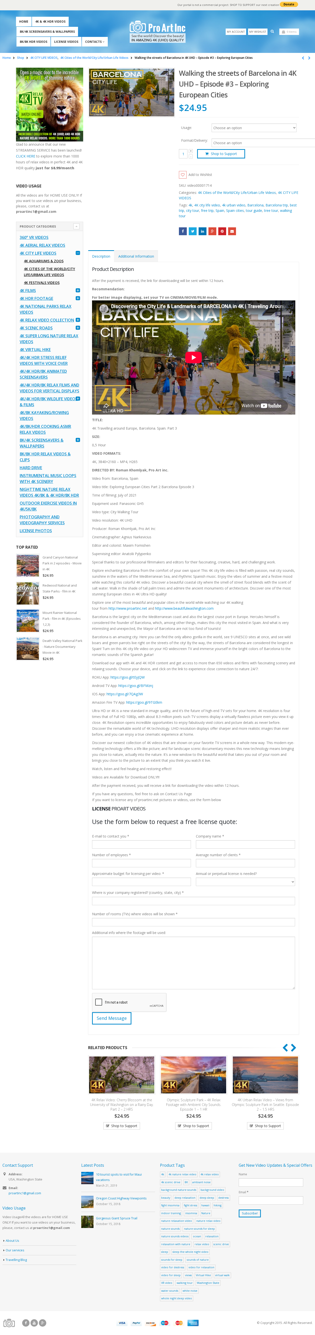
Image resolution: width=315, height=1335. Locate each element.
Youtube (34, 1323)
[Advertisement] (49, 742)
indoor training (171, 1213)
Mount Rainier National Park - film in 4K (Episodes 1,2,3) (62, 618)
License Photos (36, 530)
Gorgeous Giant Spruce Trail (116, 1218)
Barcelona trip (277, 205)
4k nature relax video (182, 1174)
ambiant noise (201, 1182)
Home (23, 21)
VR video (166, 1283)
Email (232, 231)
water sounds (169, 1290)
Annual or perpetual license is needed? (226, 873)
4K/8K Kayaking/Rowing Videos (44, 415)
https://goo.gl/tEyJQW (127, 677)
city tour (192, 210)
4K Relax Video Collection (47, 320)
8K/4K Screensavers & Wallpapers (47, 32)
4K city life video (207, 205)
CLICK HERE (25, 156)
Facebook (183, 231)
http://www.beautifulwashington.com (184, 608)
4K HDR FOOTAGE (36, 298)
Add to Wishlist (200, 174)
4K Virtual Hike (35, 349)
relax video (202, 1244)
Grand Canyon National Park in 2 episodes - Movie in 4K (62, 563)
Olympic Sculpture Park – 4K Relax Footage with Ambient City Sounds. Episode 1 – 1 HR (122, 1105)
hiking (217, 1205)
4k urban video (233, 205)
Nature (205, 1213)
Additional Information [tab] (136, 256)
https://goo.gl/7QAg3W (125, 694)
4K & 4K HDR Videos (50, 21)
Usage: (186, 127)
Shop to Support (224, 153)
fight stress (190, 1205)
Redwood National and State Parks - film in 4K (60, 588)
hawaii (205, 1205)
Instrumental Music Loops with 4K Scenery (48, 478)
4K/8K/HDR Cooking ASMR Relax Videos (45, 429)
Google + (212, 231)
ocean (197, 1236)
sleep (164, 1252)
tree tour (271, 210)
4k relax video (210, 1174)
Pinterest (222, 231)
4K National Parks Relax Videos (45, 309)
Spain (220, 210)
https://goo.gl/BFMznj (135, 685)
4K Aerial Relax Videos (42, 245)
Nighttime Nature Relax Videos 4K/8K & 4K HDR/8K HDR (49, 492)
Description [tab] (101, 256)
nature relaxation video (176, 1221)
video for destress (172, 1267)
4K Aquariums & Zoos (43, 261)
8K (186, 1182)
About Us (12, 1241)
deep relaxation (184, 1197)
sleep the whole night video (190, 1252)
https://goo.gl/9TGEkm (144, 702)
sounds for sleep (171, 1259)
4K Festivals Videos (42, 282)
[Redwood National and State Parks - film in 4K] (28, 593)
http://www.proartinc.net (128, 608)
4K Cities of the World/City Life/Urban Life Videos (237, 192)
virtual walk (222, 1275)
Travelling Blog (16, 1260)
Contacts (93, 42)
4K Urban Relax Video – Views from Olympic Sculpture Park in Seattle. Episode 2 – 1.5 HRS (194, 1105)
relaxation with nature (175, 1244)
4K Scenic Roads (36, 328)
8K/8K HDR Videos (33, 42)
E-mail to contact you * (110, 836)
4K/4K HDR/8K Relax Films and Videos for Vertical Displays (49, 388)
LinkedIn (202, 231)
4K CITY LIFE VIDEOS (38, 253)
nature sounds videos (175, 1236)
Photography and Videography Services (42, 520)
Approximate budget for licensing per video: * (128, 873)
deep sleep (207, 1197)
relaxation (212, 1236)
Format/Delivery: (194, 140)
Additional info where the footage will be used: (129, 932)
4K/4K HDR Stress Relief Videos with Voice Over (44, 360)
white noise (190, 1290)
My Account (236, 31)
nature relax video (208, 1221)
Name (243, 1174)
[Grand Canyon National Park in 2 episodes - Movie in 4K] (28, 565)
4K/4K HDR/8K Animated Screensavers (43, 374)
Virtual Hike (203, 1275)
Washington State (208, 1283)
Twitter (193, 231)
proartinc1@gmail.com (25, 1193)
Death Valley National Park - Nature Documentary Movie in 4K (62, 646)
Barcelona (255, 205)
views (188, 1275)
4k (190, 205)
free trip (207, 210)
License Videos (66, 42)
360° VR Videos (34, 237)
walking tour (185, 1283)
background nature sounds (178, 1190)
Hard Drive (31, 467)
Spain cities (235, 210)
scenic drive (221, 1244)
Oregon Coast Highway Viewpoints (121, 1198)
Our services (15, 1250)
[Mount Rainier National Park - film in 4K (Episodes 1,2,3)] (28, 621)
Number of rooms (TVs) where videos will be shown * (135, 914)
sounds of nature (198, 1259)
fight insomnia (170, 1205)
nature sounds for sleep (199, 1228)
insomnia (191, 1213)
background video (212, 1190)
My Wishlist (257, 31)
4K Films (28, 290)
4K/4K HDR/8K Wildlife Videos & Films (49, 401)
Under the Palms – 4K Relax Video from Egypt (266, 1102)
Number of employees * (111, 855)
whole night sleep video (176, 1298)
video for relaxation (201, 1267)
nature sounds (170, 1228)
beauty (165, 1197)
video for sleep (171, 1275)
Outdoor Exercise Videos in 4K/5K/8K (48, 506)
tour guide (254, 210)
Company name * (210, 836)
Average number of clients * (218, 855)
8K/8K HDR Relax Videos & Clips (45, 457)
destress (223, 1197)
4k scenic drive (170, 1182)
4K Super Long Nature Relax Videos (49, 338)
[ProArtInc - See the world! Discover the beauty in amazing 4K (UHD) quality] (157, 32)
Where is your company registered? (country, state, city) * (138, 892)
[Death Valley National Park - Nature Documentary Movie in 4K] (28, 649)
